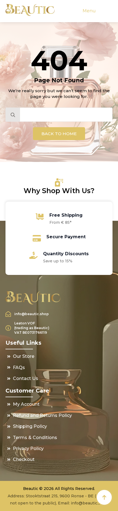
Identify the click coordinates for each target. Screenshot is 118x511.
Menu (89, 10)
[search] (13, 115)
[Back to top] (104, 497)
